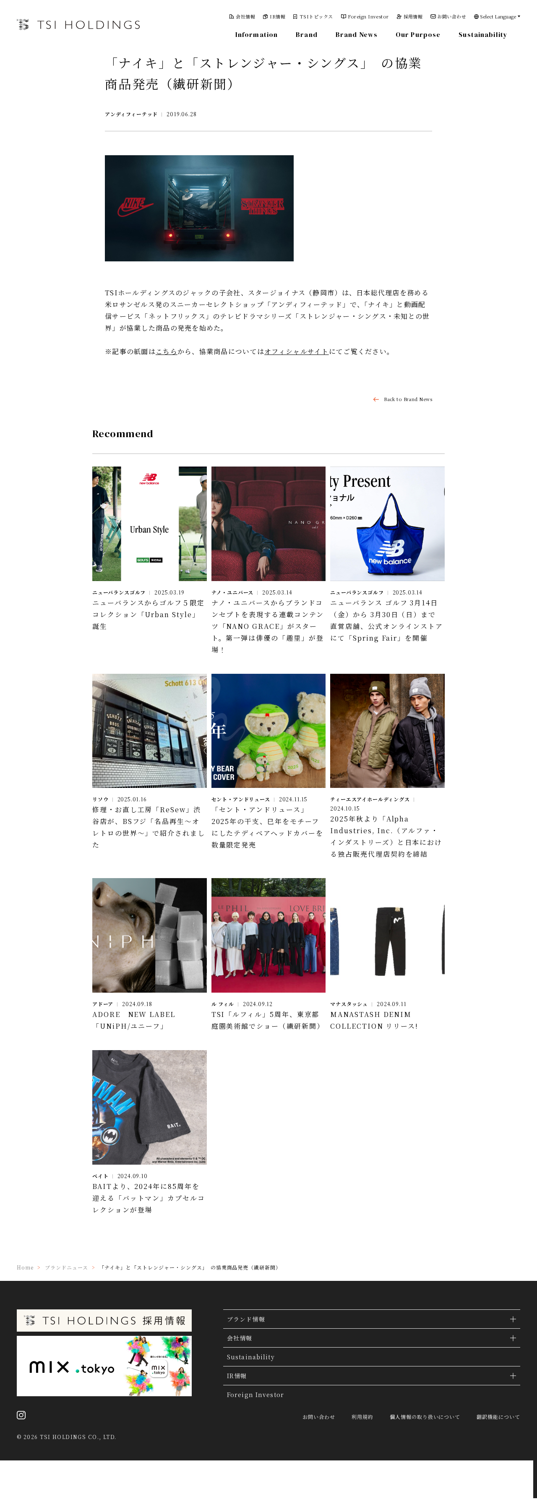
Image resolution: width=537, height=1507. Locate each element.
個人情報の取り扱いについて (425, 1416)
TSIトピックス (316, 16)
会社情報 (245, 16)
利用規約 (362, 1416)
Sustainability (483, 34)
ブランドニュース (66, 1267)
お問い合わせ (451, 16)
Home (25, 1267)
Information (256, 34)
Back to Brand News (408, 399)
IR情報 (277, 16)
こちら (166, 351)
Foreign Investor (368, 16)
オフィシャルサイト (296, 351)
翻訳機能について (498, 1416)
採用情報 (413, 16)
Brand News (357, 34)
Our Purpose (418, 34)
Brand (307, 34)
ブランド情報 (246, 1319)
